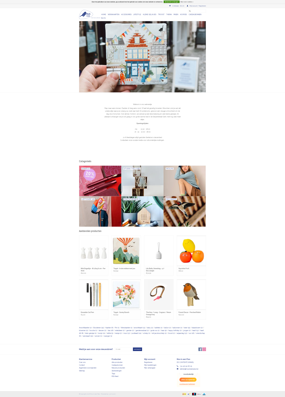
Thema (169, 14)
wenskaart (88, 336)
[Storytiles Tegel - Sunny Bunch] (126, 294)
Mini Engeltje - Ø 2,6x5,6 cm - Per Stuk (93, 270)
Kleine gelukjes (149, 14)
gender (130, 330)
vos (191, 333)
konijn (101, 333)
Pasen (176, 14)
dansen (102, 330)
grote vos (155, 330)
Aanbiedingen (117, 371)
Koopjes (183, 14)
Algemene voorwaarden (87, 368)
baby (150, 328)
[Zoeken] (189, 11)
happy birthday (175, 330)
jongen (187, 330)
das (110, 330)
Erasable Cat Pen (87, 312)
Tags (113, 373)
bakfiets (158, 328)
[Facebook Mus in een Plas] (200, 349)
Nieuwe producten (118, 368)
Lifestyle (137, 14)
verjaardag (182, 333)
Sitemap (82, 371)
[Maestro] (193, 394)
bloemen (83, 330)
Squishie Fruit (184, 268)
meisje (118, 333)
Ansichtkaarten (85, 328)
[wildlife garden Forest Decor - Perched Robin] (191, 294)
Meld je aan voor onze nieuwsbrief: (96, 349)
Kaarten (109, 328)
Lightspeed (112, 394)
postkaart (136, 333)
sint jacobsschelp (159, 333)
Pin (117, 328)
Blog (103, 18)
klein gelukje (90, 333)
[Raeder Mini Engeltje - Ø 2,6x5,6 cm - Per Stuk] (93, 250)
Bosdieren (98, 328)
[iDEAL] (183, 394)
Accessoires (126, 14)
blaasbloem (197, 328)
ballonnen (177, 328)
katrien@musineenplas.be (189, 369)
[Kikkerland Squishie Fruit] (191, 250)
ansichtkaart (139, 328)
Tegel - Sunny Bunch (121, 312)
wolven (98, 336)
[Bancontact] (188, 394)
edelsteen (120, 330)
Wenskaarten (113, 14)
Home (103, 14)
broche (93, 330)
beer (187, 328)
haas (164, 330)
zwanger (108, 336)
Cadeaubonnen (195, 14)
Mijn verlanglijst (149, 368)
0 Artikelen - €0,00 (178, 6)
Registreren (148, 362)
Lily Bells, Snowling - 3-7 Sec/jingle (155, 270)
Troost (161, 14)
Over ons (82, 362)
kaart (195, 330)
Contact (82, 365)
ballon (167, 328)
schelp (146, 333)
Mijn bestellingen (150, 365)
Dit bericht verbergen (171, 2)
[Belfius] (198, 394)
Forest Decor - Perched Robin (190, 312)
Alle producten (117, 362)
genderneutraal (142, 330)
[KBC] (203, 394)
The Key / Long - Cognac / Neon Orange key (158, 313)
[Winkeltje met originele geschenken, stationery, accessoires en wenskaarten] (90, 14)
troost (171, 333)
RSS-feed (115, 376)
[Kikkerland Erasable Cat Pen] (93, 294)
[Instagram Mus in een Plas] (204, 349)
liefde (110, 333)
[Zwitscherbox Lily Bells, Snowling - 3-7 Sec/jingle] (158, 250)
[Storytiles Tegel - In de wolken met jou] (126, 250)
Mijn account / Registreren (197, 6)
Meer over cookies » (186, 2)
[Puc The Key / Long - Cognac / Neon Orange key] (158, 294)
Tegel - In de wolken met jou (124, 268)
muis (126, 333)
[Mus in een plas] (142, 56)
